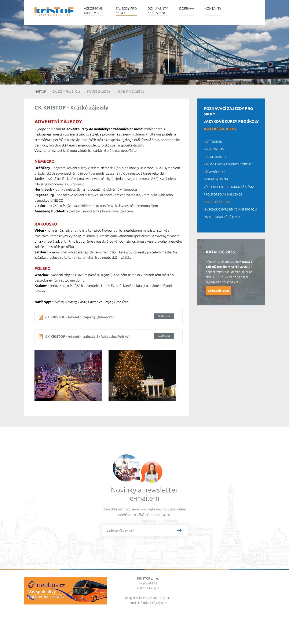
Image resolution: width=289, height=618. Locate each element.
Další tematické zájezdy (222, 217)
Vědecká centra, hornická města (229, 187)
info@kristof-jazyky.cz (152, 602)
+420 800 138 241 (159, 598)
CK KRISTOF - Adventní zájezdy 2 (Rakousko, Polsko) (107, 336)
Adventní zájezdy (217, 202)
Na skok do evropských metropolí (230, 209)
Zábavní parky (214, 172)
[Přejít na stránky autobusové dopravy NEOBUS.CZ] (65, 602)
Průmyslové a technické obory (228, 164)
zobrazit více (218, 291)
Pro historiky (214, 149)
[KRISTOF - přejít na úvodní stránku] (54, 11)
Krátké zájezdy (220, 129)
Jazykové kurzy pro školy (231, 121)
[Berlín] (146, 378)
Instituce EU (213, 141)
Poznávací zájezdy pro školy (228, 111)
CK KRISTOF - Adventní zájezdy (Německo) (107, 316)
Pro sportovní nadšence (223, 194)
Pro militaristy (215, 157)
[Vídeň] (71, 378)
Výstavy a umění (216, 179)
